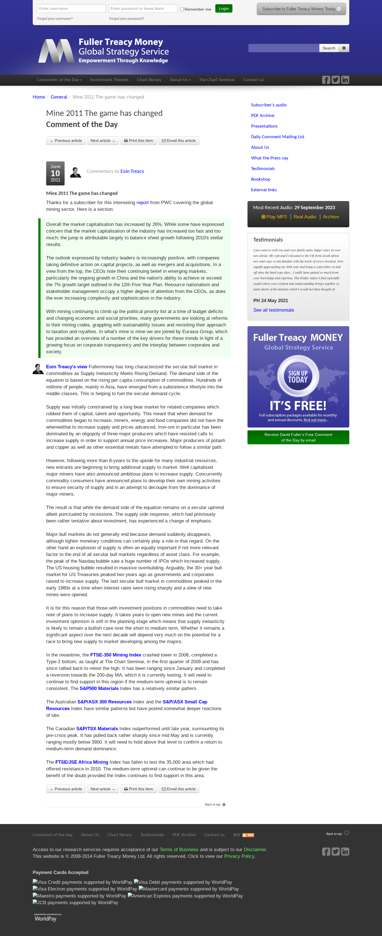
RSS (236, 835)
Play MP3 (277, 216)
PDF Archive (184, 835)
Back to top (213, 804)
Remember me (198, 9)
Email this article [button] (181, 140)
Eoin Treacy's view (66, 366)
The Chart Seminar (217, 80)
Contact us (253, 80)
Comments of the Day (58, 80)
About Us (179, 80)
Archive (331, 216)
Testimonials (152, 835)
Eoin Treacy (132, 171)
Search (329, 48)
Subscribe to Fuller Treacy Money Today (299, 8)
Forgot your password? (126, 19)
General (59, 97)
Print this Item (140, 140)
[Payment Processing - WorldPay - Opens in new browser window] (52, 917)
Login (224, 8)
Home (39, 97)
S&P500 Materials (99, 688)
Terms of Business (179, 849)
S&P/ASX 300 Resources (104, 702)
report (142, 202)
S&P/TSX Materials (97, 728)
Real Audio (305, 216)
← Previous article (66, 140)
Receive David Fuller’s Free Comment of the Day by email (298, 437)
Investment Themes (109, 80)
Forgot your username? (55, 19)
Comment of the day (53, 835)
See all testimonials (273, 310)
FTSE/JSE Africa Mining (81, 762)
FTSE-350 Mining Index (115, 655)
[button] (344, 48)
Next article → (103, 140)
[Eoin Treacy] (345, 81)
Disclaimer (255, 849)
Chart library (149, 80)
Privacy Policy (239, 856)
